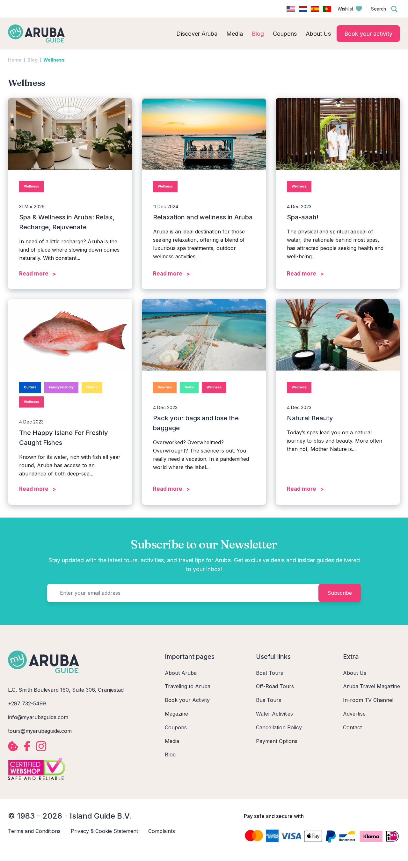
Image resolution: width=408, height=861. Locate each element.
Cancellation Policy (279, 727)
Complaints (161, 831)
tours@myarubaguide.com (40, 731)
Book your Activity (187, 700)
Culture (30, 387)
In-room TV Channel (368, 700)
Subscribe (339, 593)
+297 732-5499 (27, 703)
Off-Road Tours (275, 686)
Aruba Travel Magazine (371, 686)
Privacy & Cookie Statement (104, 831)
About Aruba (181, 673)
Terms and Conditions (34, 831)
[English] (291, 9)
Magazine (176, 713)
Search (378, 8)
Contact (352, 727)
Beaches (165, 387)
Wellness (31, 186)
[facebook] (27, 746)
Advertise (354, 713)
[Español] (315, 9)
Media (172, 741)
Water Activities (274, 713)
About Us (354, 673)
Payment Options (276, 741)
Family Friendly (61, 387)
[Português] (327, 9)
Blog (32, 60)
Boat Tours (269, 673)
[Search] (394, 9)
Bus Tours (268, 700)
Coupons (176, 727)
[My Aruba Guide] (36, 33)
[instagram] (41, 746)
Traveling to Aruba (187, 686)
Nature (92, 387)
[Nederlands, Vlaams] (303, 9)
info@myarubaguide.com (38, 717)
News (189, 387)
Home (15, 60)
